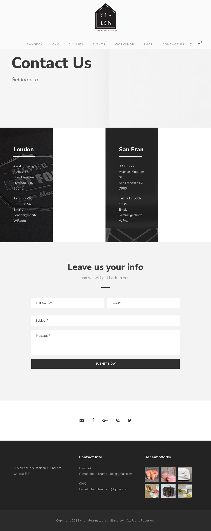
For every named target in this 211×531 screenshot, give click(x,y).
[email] (82, 420)
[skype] (118, 420)
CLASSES (76, 44)
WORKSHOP (124, 44)
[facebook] (93, 420)
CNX (55, 44)
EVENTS (99, 44)
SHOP (148, 44)
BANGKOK (35, 44)
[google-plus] (105, 420)
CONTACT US (173, 44)
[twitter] (130, 420)
